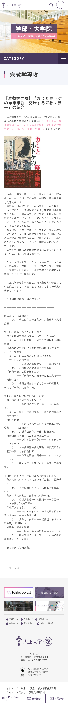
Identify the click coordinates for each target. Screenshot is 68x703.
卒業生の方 (14, 623)
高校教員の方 (29, 623)
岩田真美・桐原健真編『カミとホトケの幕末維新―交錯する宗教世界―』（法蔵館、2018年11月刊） (32, 125)
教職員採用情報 (37, 692)
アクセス (8, 692)
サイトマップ (11, 688)
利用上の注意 (28, 688)
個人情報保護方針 (47, 688)
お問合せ (21, 692)
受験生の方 (14, 619)
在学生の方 (28, 619)
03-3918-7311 (39, 660)
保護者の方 (43, 619)
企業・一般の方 (47, 623)
